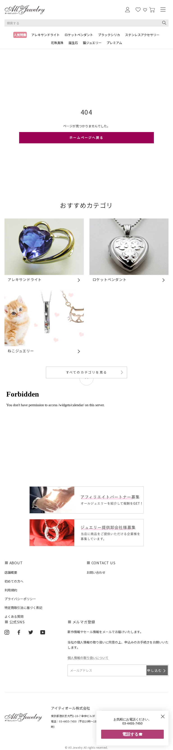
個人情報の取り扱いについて (88, 657)
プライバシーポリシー (20, 599)
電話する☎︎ (132, 734)
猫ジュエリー (92, 42)
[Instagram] (7, 632)
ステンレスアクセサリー (142, 35)
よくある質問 (14, 616)
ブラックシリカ (109, 35)
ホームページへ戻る (86, 137)
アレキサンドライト (45, 35)
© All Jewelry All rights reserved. (86, 747)
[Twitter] (30, 632)
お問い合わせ (95, 572)
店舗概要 (11, 572)
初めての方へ (14, 581)
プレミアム (114, 42)
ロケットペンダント (79, 35)
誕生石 (73, 42)
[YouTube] (42, 632)
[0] (152, 10)
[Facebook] (18, 632)
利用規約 (11, 590)
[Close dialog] (163, 716)
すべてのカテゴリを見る (86, 372)
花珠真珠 (57, 42)
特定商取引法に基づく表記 (23, 607)
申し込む (154, 670)
